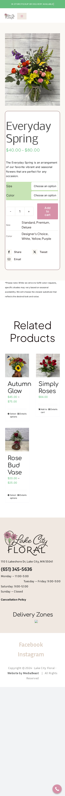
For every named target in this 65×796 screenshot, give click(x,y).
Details (23, 413)
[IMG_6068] (32, 69)
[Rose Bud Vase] (17, 439)
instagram (31, 654)
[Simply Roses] (48, 365)
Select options (13, 415)
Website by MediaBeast (24, 673)
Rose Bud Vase (15, 465)
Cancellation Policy (13, 599)
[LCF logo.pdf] (9, 14)
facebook (31, 644)
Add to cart (47, 211)
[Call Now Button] (57, 789)
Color (10, 195)
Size (9, 186)
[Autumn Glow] (17, 365)
